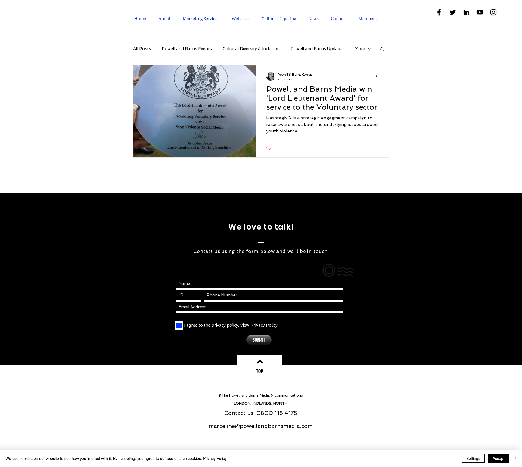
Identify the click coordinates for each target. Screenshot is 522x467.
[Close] (515, 458)
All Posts (142, 48)
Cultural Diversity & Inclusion (251, 48)
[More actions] (378, 76)
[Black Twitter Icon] (453, 12)
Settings (473, 458)
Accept (498, 458)
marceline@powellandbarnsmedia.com (261, 426)
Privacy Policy (215, 458)
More (360, 48)
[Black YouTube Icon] (480, 12)
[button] (203, 19)
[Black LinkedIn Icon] (466, 12)
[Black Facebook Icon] (439, 12)
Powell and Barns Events (187, 48)
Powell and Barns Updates (317, 48)
